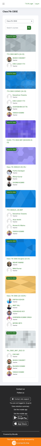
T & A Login (29, 4)
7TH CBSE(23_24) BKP (15, 210)
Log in (37, 4)
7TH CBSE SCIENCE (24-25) (16, 91)
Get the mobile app (20, 410)
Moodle (15, 434)
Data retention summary (20, 406)
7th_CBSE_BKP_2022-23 (15, 351)
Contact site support (22, 399)
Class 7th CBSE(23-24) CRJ (16, 167)
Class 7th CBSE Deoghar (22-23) (18, 259)
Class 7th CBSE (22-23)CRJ (16, 296)
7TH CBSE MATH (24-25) (15, 54)
